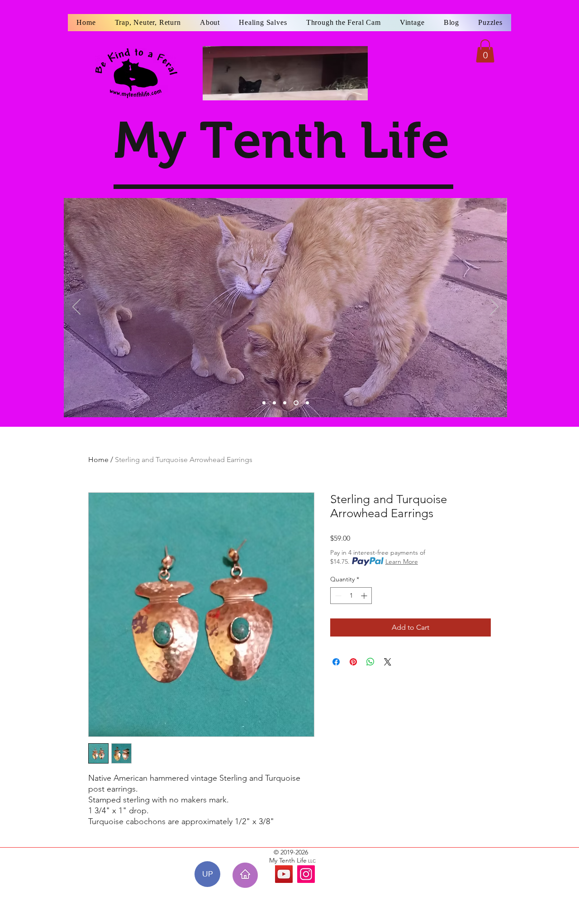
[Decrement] (337, 596)
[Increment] (364, 596)
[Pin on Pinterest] (353, 661)
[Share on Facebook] (336, 661)
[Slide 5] (307, 403)
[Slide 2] (274, 403)
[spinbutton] (351, 596)
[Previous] (76, 307)
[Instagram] (306, 874)
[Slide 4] (296, 403)
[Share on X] (387, 661)
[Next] (494, 307)
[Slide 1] (264, 403)
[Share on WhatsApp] (370, 661)
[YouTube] (284, 874)
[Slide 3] (284, 403)
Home (98, 459)
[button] (485, 50)
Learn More (401, 561)
